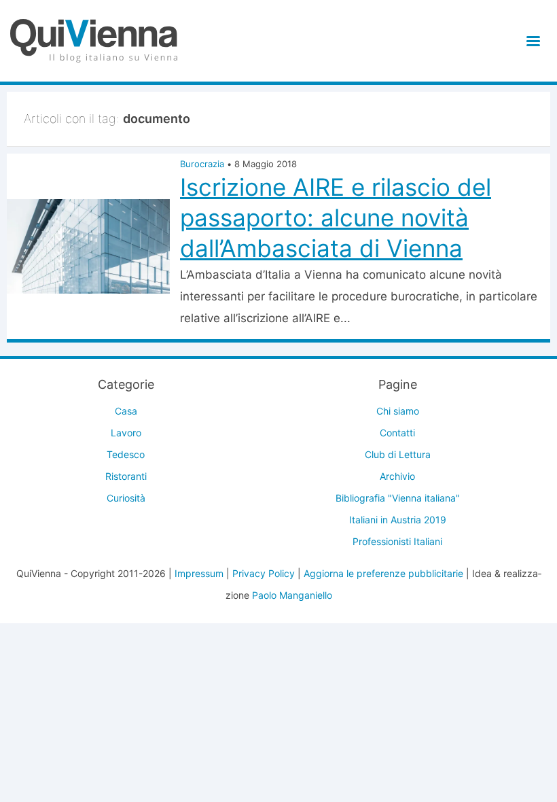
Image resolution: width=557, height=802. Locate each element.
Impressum (199, 573)
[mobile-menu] (531, 41)
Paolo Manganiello (292, 595)
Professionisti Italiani (397, 541)
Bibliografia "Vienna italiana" (398, 498)
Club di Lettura (398, 454)
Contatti (397, 432)
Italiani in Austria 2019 (397, 519)
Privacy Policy (263, 573)
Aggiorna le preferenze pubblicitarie (383, 573)
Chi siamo (397, 411)
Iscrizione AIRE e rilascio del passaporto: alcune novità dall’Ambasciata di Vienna (335, 217)
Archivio (397, 476)
